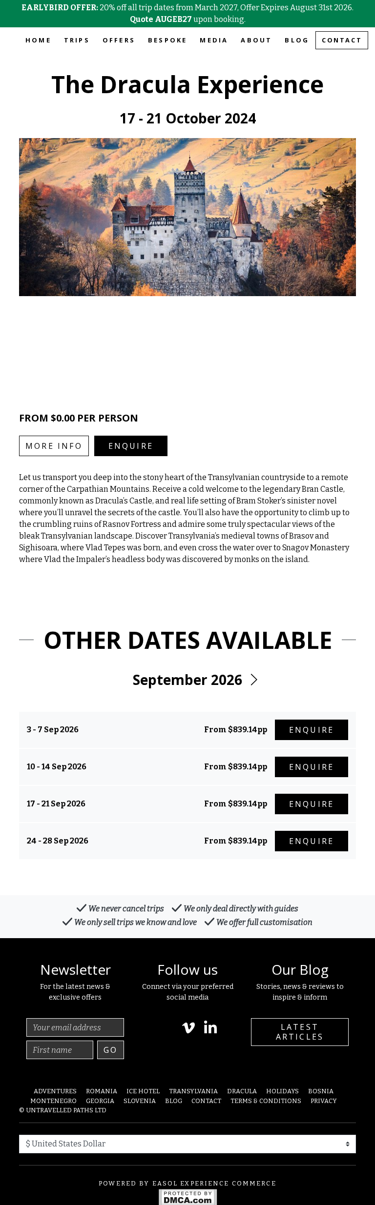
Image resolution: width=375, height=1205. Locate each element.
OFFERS (119, 40)
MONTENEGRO (53, 1101)
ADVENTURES (55, 1091)
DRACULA (242, 1091)
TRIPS (77, 40)
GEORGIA (100, 1101)
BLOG (297, 40)
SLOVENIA (140, 1101)
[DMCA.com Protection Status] (187, 1197)
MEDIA (214, 40)
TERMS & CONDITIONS (265, 1101)
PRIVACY (324, 1101)
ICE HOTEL (143, 1091)
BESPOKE (167, 40)
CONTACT (342, 40)
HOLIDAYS (282, 1091)
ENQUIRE (130, 446)
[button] (253, 680)
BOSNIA (320, 1091)
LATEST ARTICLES (300, 1032)
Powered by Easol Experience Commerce (187, 1183)
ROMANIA (101, 1091)
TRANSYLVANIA (193, 1091)
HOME (38, 40)
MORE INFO (54, 446)
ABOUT (256, 40)
